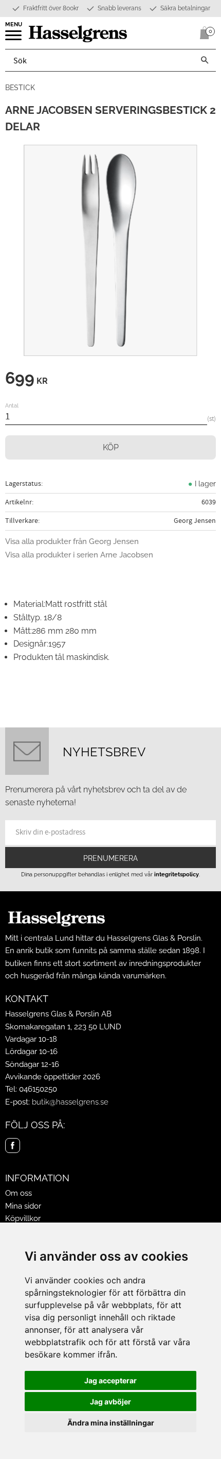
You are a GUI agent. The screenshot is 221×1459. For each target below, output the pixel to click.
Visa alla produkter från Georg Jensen (72, 541)
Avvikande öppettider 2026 (52, 1076)
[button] (14, 38)
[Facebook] (12, 1145)
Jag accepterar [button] (110, 1380)
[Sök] (204, 60)
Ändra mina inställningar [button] (110, 1422)
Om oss (18, 1193)
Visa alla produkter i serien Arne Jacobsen (79, 554)
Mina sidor (23, 1206)
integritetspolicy (176, 874)
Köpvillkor (23, 1218)
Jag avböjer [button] (110, 1401)
